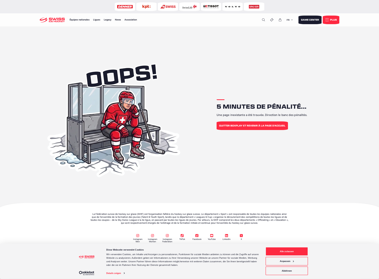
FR (288, 19)
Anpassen (285, 261)
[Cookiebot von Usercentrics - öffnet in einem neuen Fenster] (87, 273)
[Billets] (272, 19)
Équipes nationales (80, 19)
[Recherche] (263, 19)
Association (131, 19)
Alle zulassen (287, 251)
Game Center (310, 20)
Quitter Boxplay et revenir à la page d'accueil (252, 126)
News (118, 19)
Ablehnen (287, 271)
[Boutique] (280, 19)
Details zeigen (113, 273)
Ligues (96, 19)
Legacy (107, 19)
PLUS (333, 20)
